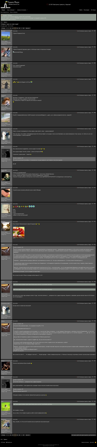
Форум (3, 10)
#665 (95, 95)
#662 (95, 46)
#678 (95, 376)
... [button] (8, 28)
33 (12, 28)
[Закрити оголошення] (95, 15)
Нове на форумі (10, 10)
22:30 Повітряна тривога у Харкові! (60, 4)
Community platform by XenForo (48, 444)
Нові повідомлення (5, 12)
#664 (95, 79)
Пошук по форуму (13, 12)
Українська (9, 442)
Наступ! (27, 28)
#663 (95, 62)
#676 (95, 320)
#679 (95, 401)
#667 (95, 128)
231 (23, 28)
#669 (95, 170)
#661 (95, 30)
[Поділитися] (92, 31)
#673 (95, 244)
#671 (95, 203)
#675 (95, 303)
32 (10, 28)
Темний (3, 442)
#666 (95, 112)
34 (15, 28)
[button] (15, 10)
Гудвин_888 (4, 26)
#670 (95, 187)
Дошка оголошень (21, 10)
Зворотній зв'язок (85, 442)
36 (19, 28)
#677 (95, 360)
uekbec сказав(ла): (18, 158)
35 (17, 28)
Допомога (92, 442)
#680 (95, 419)
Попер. (3, 28)
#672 (95, 221)
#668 (95, 146)
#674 (95, 281)
